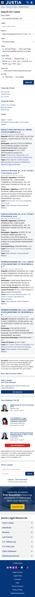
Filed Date (8, 77)
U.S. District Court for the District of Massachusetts (16, 296)
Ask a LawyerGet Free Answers (8, 381)
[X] (24, 567)
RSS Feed (4, 122)
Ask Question (17, 392)
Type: (3, 38)
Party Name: (5, 15)
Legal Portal (17, 576)
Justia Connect (17, 572)
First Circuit (5, 92)
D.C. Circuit (5, 96)
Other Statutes (11, 160)
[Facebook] (13, 567)
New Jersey (5, 110)
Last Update (19, 77)
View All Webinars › (17, 445)
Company (17, 579)
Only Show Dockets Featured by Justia (17, 71)
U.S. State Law (8, 546)
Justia (20, 563)
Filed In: (3, 31)
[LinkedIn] (8, 567)
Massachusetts (6, 107)
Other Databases (9, 551)
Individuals (6, 527)
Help (17, 583)
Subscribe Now (17, 507)
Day (22, 59)
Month (4, 61)
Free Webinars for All (10, 400)
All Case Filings (10, 49)
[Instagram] (16, 567)
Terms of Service (17, 586)
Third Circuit (5, 94)
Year (14, 61)
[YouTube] (10, 567)
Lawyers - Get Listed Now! (17, 479)
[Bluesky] (22, 567)
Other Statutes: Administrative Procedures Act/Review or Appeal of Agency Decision (16, 162)
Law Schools (7, 537)
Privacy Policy (17, 590)
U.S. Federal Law (9, 542)
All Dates (8, 59)
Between (17, 59)
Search (28, 82)
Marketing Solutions (10, 556)
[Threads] (19, 567)
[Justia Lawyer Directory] (27, 567)
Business (6, 532)
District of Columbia (8, 105)
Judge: (3, 23)
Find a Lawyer (7, 465)
